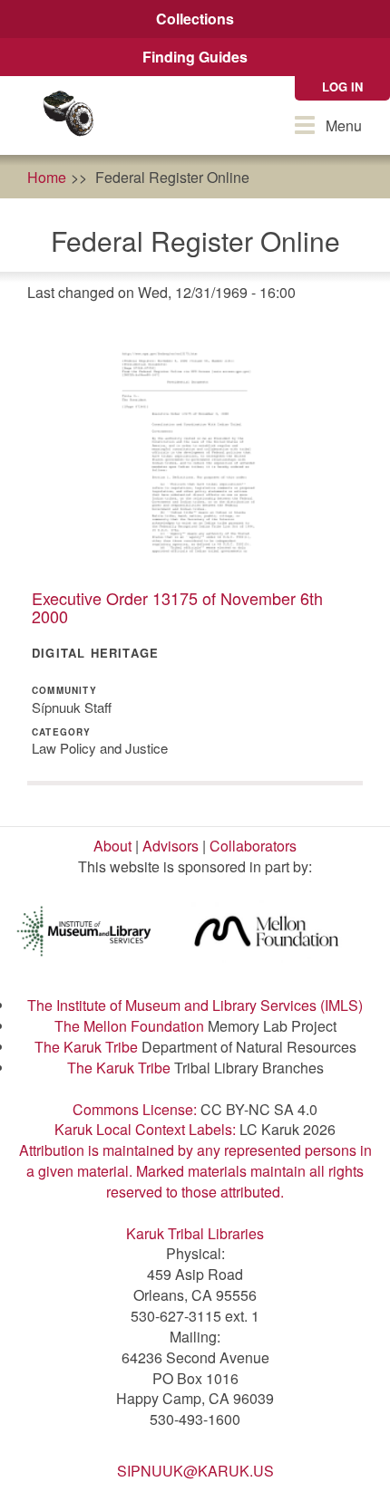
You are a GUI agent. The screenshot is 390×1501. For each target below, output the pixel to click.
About (112, 845)
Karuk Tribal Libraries (195, 1233)
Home (46, 177)
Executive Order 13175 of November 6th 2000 (177, 607)
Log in (342, 86)
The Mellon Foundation (129, 1025)
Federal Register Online (172, 177)
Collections (195, 18)
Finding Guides (195, 56)
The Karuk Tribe (86, 1046)
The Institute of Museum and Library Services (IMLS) (195, 1005)
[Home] (68, 115)
